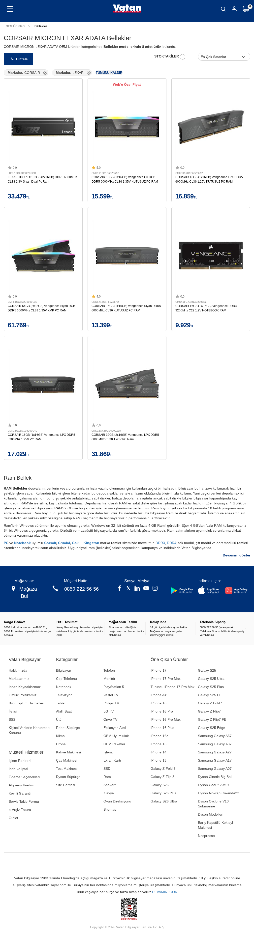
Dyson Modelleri (210, 814)
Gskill (77, 543)
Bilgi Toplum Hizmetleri (26, 703)
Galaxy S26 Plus (163, 793)
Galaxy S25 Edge (211, 728)
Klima (60, 736)
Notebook (23, 543)
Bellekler (40, 26)
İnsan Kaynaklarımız (25, 687)
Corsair (50, 543)
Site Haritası (65, 785)
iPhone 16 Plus (162, 728)
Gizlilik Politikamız (22, 695)
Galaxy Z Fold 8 (163, 769)
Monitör (109, 679)
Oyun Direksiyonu (117, 801)
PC (6, 543)
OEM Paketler (114, 744)
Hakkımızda (18, 670)
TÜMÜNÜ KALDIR (109, 73)
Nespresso (206, 836)
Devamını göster (236, 555)
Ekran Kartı (112, 760)
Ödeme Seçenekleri (24, 777)
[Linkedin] (137, 588)
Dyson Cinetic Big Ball (215, 777)
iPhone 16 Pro (162, 711)
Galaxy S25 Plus (211, 687)
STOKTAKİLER (167, 56)
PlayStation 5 (113, 687)
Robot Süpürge (68, 728)
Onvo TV (110, 719)
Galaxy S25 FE (210, 695)
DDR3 (160, 543)
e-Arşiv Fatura (20, 810)
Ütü (59, 719)
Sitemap (109, 809)
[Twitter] (128, 588)
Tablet (60, 703)
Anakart (109, 785)
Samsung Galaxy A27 (215, 752)
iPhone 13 (158, 760)
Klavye (108, 793)
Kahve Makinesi (68, 752)
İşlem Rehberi (20, 761)
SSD (106, 769)
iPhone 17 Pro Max (166, 679)
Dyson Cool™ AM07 (213, 785)
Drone (61, 744)
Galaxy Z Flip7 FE (212, 719)
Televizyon (64, 695)
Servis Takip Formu (24, 801)
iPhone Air (158, 695)
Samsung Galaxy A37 (215, 744)
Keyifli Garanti (20, 793)
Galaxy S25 (207, 670)
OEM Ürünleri (15, 26)
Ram (107, 777)
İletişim (14, 711)
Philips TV (111, 703)
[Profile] (234, 9)
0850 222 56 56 (81, 589)
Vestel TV (110, 695)
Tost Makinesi (66, 769)
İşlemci (108, 752)
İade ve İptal (18, 769)
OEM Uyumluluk (116, 736)
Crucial (64, 543)
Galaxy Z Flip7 (209, 711)
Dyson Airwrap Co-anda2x (218, 793)
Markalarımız (19, 679)
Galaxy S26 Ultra (164, 801)
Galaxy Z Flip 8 (162, 777)
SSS (12, 719)
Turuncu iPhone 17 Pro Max (172, 687)
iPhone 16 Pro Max (166, 719)
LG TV (108, 711)
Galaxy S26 (160, 785)
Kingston (92, 543)
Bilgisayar (63, 670)
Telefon (109, 670)
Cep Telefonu (66, 679)
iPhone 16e (159, 736)
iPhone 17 (158, 670)
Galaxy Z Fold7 (210, 703)
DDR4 (171, 543)
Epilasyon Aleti (114, 728)
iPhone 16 (158, 703)
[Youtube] (146, 588)
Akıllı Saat (64, 711)
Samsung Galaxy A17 (215, 760)
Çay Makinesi (66, 760)
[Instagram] (155, 588)
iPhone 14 (158, 752)
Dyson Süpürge (68, 777)
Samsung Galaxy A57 (215, 736)
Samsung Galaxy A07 (215, 769)
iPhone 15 (158, 744)
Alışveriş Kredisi (21, 785)
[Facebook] (119, 588)
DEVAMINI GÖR (164, 892)
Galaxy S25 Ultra (211, 679)
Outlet (13, 818)
